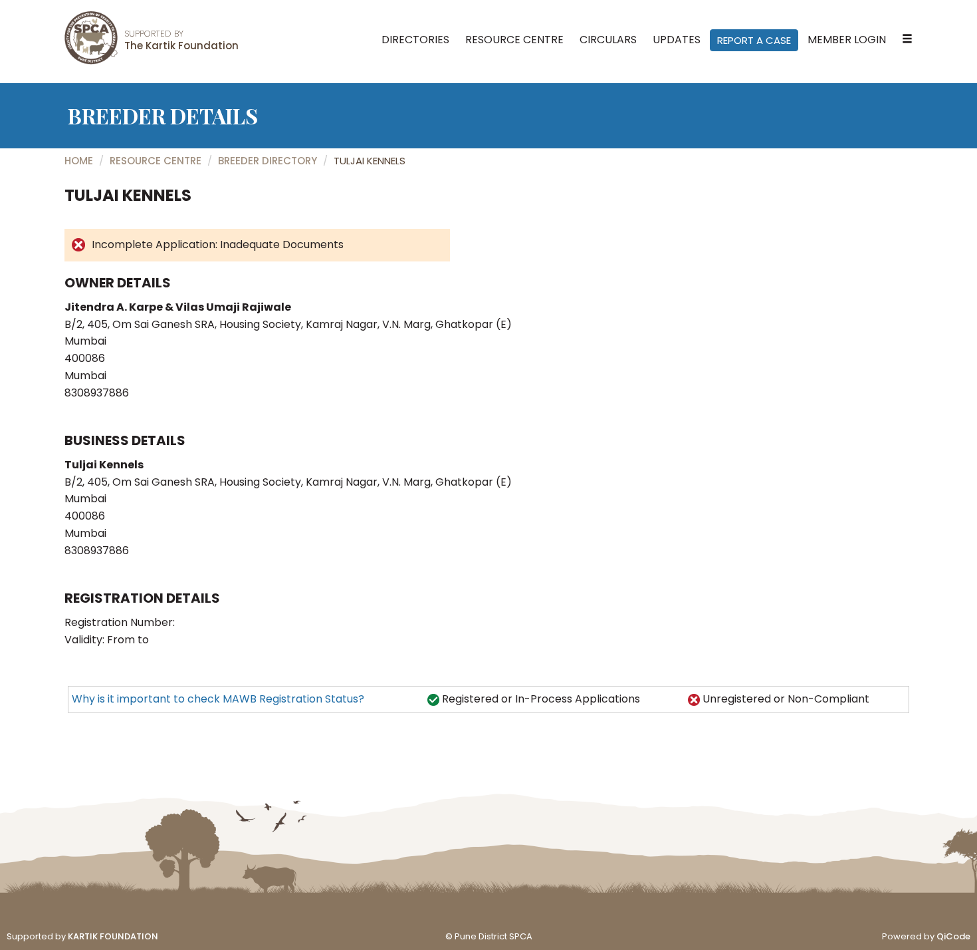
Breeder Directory (267, 161)
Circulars (608, 39)
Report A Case (754, 40)
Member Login (847, 39)
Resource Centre (514, 39)
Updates (677, 39)
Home (78, 161)
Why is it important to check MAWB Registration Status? (218, 699)
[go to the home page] (91, 38)
